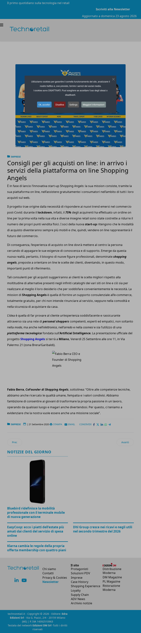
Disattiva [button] (59, 104)
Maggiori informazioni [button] (93, 104)
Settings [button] (73, 104)
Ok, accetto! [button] (44, 104)
